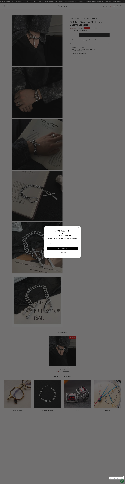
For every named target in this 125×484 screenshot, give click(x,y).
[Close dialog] (79, 228)
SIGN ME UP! (62, 248)
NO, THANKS (62, 252)
